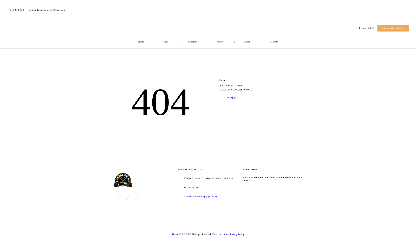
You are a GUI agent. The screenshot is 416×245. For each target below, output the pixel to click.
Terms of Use (218, 234)
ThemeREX (177, 234)
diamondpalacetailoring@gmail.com (200, 196)
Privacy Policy (237, 234)
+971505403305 (191, 187)
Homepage (231, 97)
